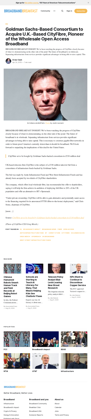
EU (7, 24)
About (57, 404)
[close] (88, 2)
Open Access (68, 229)
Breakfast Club (35, 407)
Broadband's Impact (32, 229)
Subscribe (81, 11)
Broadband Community (38, 404)
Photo (47, 123)
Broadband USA (35, 411)
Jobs (57, 411)
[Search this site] (62, 11)
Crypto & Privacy (10, 411)
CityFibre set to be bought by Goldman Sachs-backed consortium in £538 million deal (48, 217)
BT (46, 233)
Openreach (36, 236)
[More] (54, 11)
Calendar (58, 407)
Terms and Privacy (62, 415)
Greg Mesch (25, 236)
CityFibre (65, 233)
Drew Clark (17, 60)
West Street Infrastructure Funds (35, 240)
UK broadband (48, 236)
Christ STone (54, 233)
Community (45, 11)
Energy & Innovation (11, 415)
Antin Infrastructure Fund (32, 233)
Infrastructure (9, 404)
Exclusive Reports (36, 415)
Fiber (60, 229)
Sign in (69, 11)
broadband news (49, 229)
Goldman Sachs (78, 233)
